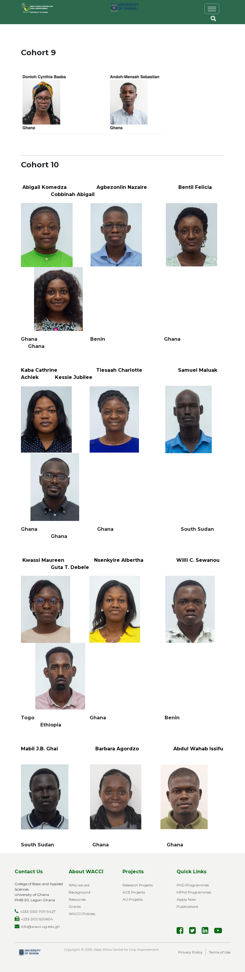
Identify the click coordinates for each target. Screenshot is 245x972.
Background (79, 892)
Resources (77, 899)
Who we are (79, 885)
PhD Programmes (193, 885)
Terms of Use (219, 952)
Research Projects (137, 885)
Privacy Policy (190, 952)
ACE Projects (133, 892)
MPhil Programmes (194, 892)
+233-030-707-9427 (38, 911)
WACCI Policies (82, 913)
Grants (75, 906)
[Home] (41, 8)
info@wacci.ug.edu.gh (40, 926)
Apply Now (186, 899)
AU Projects (132, 899)
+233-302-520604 (37, 919)
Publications (187, 906)
